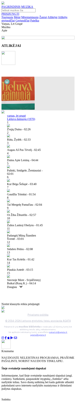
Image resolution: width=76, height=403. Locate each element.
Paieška (34, 20)
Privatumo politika (38, 314)
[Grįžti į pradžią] (2, 3)
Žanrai (43, 17)
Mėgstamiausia (30, 17)
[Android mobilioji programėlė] (11, 337)
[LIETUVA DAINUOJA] (18, 108)
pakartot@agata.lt (58, 332)
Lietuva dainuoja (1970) (21, 119)
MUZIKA (27, 6)
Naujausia (7, 17)
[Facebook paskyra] (6, 337)
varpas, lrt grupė (16, 115)
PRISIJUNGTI (10, 13)
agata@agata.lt (38, 335)
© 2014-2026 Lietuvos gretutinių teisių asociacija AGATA (38, 321)
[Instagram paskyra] (2, 337)
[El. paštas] (15, 337)
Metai (17, 17)
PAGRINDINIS (10, 6)
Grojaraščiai (22, 20)
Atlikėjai (52, 17)
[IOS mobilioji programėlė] (8, 337)
